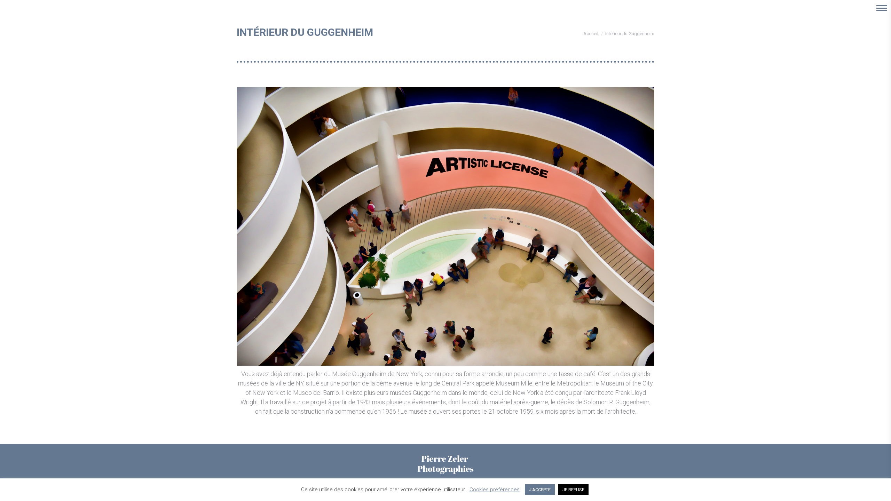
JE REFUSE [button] (573, 489)
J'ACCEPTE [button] (540, 489)
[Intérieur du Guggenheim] (445, 226)
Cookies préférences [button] (495, 489)
